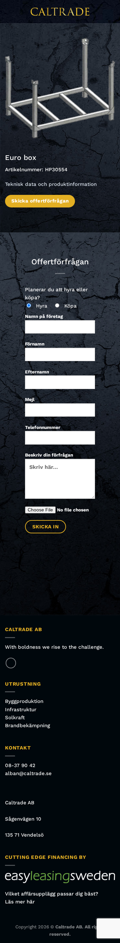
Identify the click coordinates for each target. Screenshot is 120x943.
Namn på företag (44, 316)
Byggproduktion (24, 701)
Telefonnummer (42, 427)
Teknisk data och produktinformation (51, 184)
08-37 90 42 (20, 765)
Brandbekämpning (27, 726)
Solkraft (15, 718)
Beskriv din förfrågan (49, 455)
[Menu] (9, 12)
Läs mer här (20, 902)
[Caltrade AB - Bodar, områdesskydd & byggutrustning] (60, 12)
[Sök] (112, 11)
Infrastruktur (20, 710)
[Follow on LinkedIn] (11, 663)
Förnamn (34, 343)
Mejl (29, 399)
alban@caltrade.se (28, 773)
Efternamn (37, 371)
